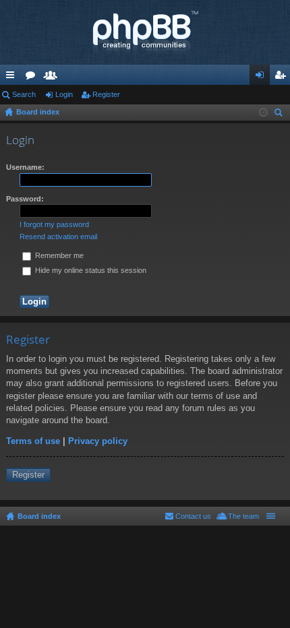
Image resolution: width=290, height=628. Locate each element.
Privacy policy (97, 441)
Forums (33, 77)
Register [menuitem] (282, 77)
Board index (39, 516)
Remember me (58, 255)
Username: (25, 167)
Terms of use (33, 441)
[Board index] (145, 32)
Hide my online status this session (89, 270)
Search (24, 94)
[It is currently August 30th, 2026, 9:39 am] (263, 112)
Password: (25, 199)
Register (106, 94)
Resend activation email (58, 236)
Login (64, 94)
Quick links (12, 77)
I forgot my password (54, 224)
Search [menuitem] (279, 114)
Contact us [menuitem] (193, 516)
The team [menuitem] (243, 516)
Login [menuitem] (262, 77)
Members (53, 77)
